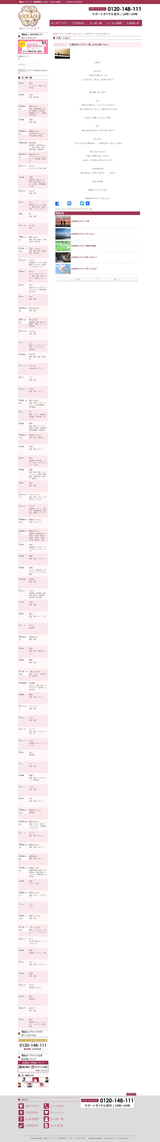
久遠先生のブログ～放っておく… (83, 234)
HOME (55, 34)
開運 (82, 209)
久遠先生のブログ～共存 (80, 221)
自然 (75, 209)
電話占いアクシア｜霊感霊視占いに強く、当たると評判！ (65, 1138)
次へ (115, 279)
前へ (79, 279)
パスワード (22, 65)
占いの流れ (55, 1106)
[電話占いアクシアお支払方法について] (33, 1066)
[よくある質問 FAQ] (114, 23)
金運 (79, 209)
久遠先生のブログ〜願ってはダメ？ (84, 257)
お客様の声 (30, 1125)
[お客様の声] (133, 23)
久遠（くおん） (77, 34)
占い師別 (68, 34)
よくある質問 (30, 1119)
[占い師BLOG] (33, 1082)
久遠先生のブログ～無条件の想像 (83, 246)
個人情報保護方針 (109, 1138)
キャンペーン (55, 1112)
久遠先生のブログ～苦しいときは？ (84, 269)
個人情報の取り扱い (123, 1138)
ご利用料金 (30, 1112)
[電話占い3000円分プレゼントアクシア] (33, 47)
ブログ (61, 34)
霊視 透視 (88, 209)
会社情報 (55, 1125)
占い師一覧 (55, 1119)
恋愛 (72, 209)
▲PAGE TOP (131, 1094)
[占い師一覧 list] (95, 23)
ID (19, 59)
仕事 (68, 209)
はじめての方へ (30, 1106)
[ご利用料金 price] (78, 23)
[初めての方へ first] (60, 23)
